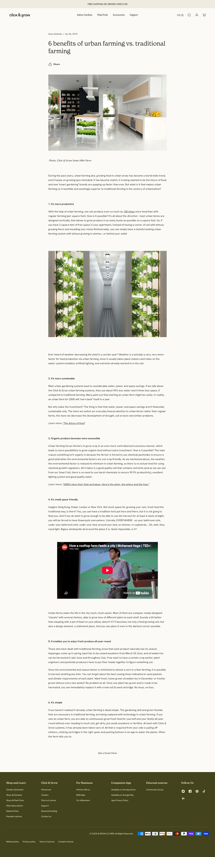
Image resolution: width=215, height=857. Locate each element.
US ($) (180, 15)
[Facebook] (190, 791)
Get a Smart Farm (107, 753)
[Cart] (204, 15)
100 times (129, 211)
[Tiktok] (204, 791)
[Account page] (197, 15)
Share (56, 64)
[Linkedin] (183, 798)
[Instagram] (183, 791)
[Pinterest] (197, 791)
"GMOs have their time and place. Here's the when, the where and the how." (106, 484)
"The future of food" (74, 423)
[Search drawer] (189, 15)
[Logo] (20, 15)
